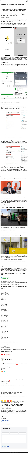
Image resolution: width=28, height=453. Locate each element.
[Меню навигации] (26, 1)
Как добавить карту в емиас (5, 420)
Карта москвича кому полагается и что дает (7, 421)
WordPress (16, 452)
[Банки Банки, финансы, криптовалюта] (3, 0)
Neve (11, 452)
